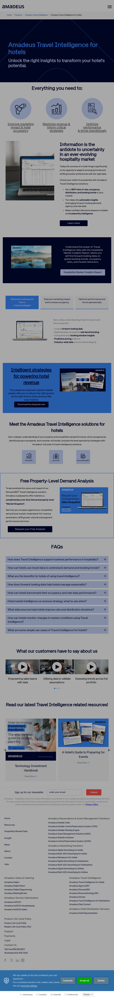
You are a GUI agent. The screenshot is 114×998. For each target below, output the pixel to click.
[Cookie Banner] (57, 984)
